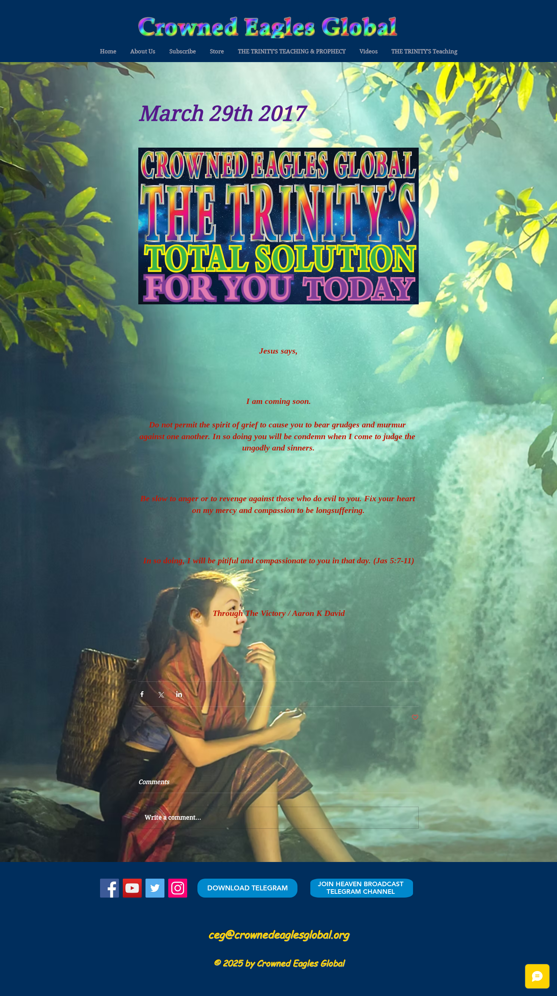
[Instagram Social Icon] (177, 888)
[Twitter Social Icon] (155, 888)
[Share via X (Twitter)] (160, 694)
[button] (108, 51)
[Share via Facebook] (142, 694)
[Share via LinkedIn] (179, 694)
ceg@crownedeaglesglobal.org (278, 934)
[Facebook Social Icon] (109, 888)
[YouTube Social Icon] (132, 888)
